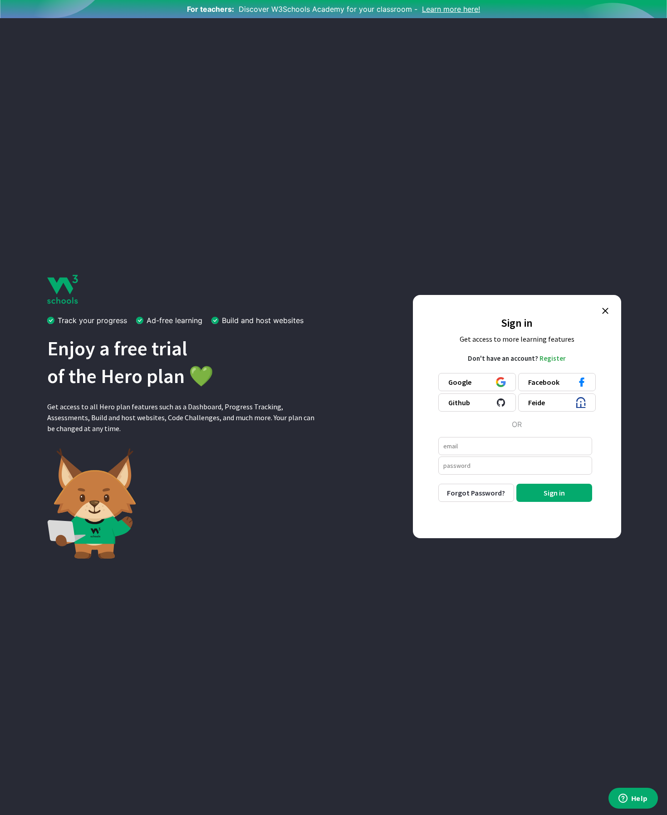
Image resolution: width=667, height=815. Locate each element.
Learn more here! (451, 9)
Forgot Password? (476, 492)
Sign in (554, 492)
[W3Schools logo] (62, 288)
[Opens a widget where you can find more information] (633, 799)
